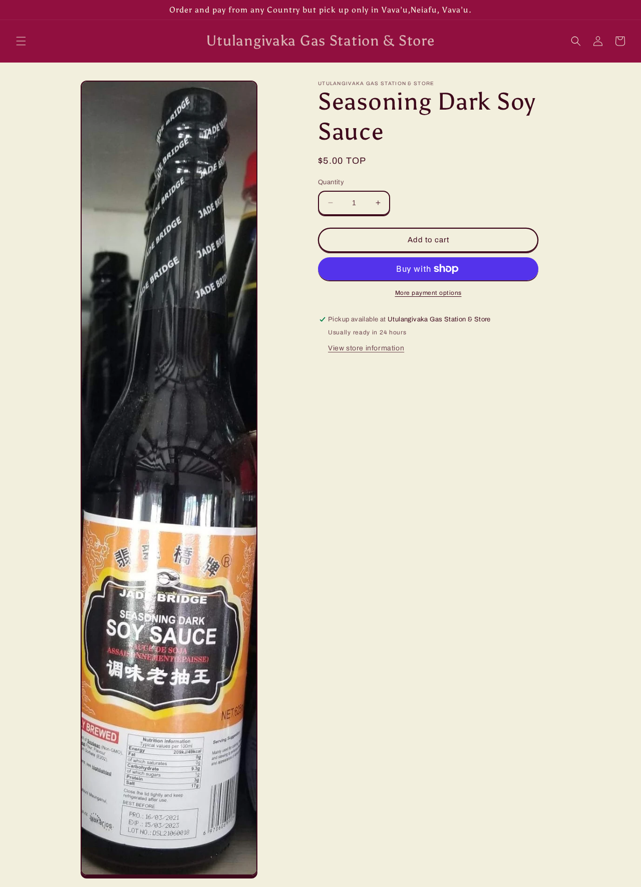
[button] (21, 41)
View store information (366, 348)
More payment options (428, 292)
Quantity (331, 182)
